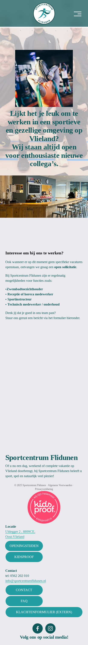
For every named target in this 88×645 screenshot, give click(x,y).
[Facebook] (37, 628)
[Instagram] (50, 628)
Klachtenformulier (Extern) (44, 612)
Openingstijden (24, 546)
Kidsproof (24, 557)
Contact (24, 590)
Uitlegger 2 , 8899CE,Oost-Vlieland (20, 534)
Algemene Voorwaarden (60, 485)
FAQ (24, 601)
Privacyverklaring (44, 489)
